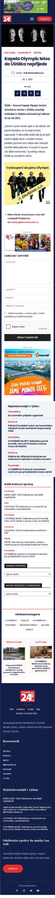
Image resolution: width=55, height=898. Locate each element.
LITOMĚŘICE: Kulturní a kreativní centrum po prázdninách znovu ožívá (30, 470)
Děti (6, 503)
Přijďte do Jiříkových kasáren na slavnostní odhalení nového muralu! (30, 458)
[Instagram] (24, 891)
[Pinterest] (31, 93)
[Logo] (7, 18)
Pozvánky (13, 437)
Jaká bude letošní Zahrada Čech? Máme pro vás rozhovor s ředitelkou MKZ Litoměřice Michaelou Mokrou (27, 810)
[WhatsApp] (38, 93)
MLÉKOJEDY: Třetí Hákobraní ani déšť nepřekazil (23, 496)
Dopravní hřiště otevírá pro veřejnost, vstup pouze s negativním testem (14, 670)
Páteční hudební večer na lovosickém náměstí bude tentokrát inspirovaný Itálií (30, 428)
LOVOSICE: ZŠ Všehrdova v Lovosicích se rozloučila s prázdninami (25, 508)
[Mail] (31, 891)
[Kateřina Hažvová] (13, 73)
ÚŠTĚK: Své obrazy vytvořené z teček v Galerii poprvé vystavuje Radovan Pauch (26, 543)
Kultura (10, 53)
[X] (24, 93)
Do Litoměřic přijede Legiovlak (25, 415)
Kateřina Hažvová (33, 73)
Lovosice (9, 527)
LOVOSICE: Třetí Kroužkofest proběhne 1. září (25, 531)
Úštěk (38, 53)
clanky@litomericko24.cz (25, 222)
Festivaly (9, 491)
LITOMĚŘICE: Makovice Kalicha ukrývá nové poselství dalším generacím (41, 666)
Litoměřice (14, 412)
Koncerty (24, 53)
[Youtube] (38, 891)
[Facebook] (17, 93)
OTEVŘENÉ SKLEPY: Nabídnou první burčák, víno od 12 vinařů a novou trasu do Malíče (28, 444)
